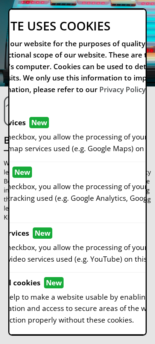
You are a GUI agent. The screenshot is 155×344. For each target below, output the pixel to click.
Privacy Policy (122, 89)
